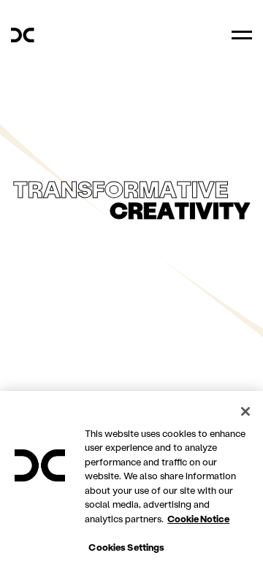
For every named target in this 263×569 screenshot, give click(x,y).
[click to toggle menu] (242, 35)
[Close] (245, 411)
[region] (131, 480)
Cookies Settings (126, 547)
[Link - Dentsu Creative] (22, 35)
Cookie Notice (198, 518)
